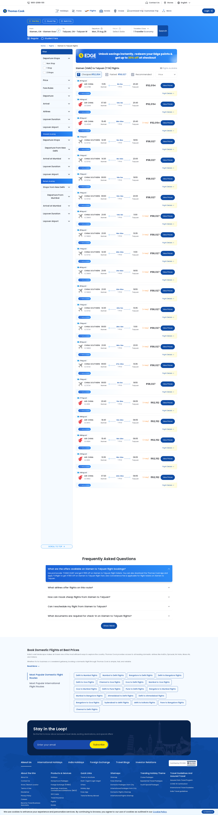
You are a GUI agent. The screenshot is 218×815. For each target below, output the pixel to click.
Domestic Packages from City (122, 785)
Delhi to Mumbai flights (86, 675)
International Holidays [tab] (49, 762)
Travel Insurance (57, 798)
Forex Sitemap (116, 781)
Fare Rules (48, 88)
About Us (24, 777)
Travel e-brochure (88, 777)
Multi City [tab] (68, 21)
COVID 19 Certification (179, 784)
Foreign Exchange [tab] (100, 762)
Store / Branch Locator (29, 785)
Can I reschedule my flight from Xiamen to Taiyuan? (77, 606)
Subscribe (98, 744)
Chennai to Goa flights (109, 682)
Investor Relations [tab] (146, 762)
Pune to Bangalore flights (172, 702)
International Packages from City (124, 788)
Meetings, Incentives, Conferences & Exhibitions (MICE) (64, 789)
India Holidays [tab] (76, 762)
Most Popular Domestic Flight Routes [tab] (46, 676)
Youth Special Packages (149, 785)
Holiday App (85, 788)
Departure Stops (51, 58)
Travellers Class (140, 29)
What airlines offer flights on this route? (70, 587)
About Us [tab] (26, 762)
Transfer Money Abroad (90, 796)
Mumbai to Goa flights (159, 682)
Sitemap (114, 777)
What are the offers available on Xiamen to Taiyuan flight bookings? (87, 568)
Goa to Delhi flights (134, 682)
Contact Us (154, 3)
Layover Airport (51, 127)
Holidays (54, 777)
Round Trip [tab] (51, 21)
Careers (24, 799)
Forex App (84, 792)
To (63, 29)
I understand (208, 812)
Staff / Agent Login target (91, 781)
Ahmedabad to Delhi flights (120, 695)
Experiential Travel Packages (151, 781)
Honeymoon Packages (59, 781)
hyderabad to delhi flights (117, 702)
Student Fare (51, 38)
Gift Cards (55, 794)
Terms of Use (26, 788)
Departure (96, 29)
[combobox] (43, 31)
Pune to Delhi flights (135, 689)
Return (115, 29)
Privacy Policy (26, 796)
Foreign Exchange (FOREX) (61, 785)
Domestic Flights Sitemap (121, 792)
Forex (79, 11)
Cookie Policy (160, 811)
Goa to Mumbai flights (86, 689)
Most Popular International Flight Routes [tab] (45, 685)
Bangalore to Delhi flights (141, 675)
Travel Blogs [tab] (123, 762)
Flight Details (167, 93)
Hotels (107, 11)
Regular (35, 38)
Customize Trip (149, 10)
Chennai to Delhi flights (87, 709)
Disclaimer (25, 792)
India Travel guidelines (179, 791)
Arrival (46, 103)
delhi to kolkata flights (144, 702)
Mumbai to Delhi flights (113, 675)
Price (45, 80)
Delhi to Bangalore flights (170, 675)
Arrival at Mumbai (52, 158)
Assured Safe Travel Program (181, 780)
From (31, 29)
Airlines (46, 111)
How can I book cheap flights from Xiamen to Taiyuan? (79, 597)
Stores (170, 3)
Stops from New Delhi (54, 187)
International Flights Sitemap (122, 796)
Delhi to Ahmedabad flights (151, 695)
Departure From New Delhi (55, 149)
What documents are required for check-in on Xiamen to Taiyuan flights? (90, 615)
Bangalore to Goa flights (87, 702)
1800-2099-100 (37, 3)
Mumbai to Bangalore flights (89, 695)
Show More (108, 625)
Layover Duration (51, 119)
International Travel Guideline (182, 788)
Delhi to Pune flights (111, 689)
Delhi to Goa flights (85, 682)
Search (163, 30)
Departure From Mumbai (55, 196)
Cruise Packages (146, 777)
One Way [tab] (35, 21)
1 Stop (49, 68)
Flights (93, 10)
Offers (83, 785)
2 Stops (50, 72)
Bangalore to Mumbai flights (162, 689)
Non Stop (51, 63)
